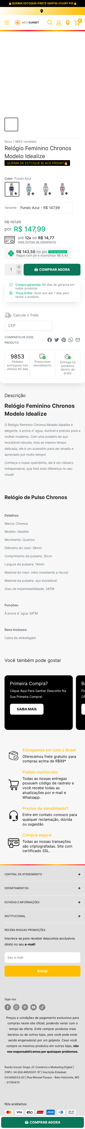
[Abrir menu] (7, 22)
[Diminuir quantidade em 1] (19, 272)
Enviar (42, 971)
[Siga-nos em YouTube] (33, 1007)
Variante (11, 207)
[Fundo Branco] (45, 189)
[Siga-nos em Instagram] (16, 1007)
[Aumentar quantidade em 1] (19, 267)
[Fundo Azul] (12, 189)
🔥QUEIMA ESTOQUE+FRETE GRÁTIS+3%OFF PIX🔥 (42, 3)
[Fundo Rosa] (62, 189)
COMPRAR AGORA (54, 269)
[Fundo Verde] (29, 189)
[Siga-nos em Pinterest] (25, 1007)
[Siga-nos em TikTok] (42, 1007)
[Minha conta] (58, 22)
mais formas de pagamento (37, 242)
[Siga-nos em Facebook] (8, 1007)
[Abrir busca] (49, 22)
